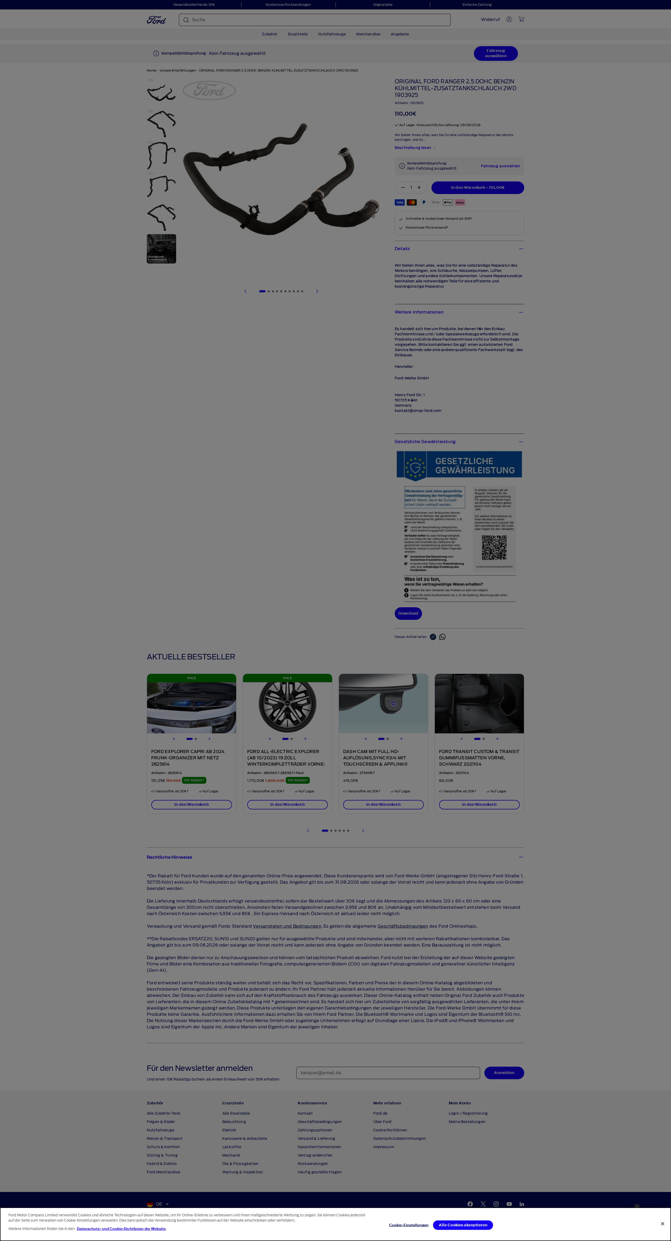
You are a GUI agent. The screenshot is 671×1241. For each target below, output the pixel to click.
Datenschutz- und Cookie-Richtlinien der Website (121, 1228)
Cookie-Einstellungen (409, 1225)
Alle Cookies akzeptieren (463, 1225)
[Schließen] (662, 1223)
